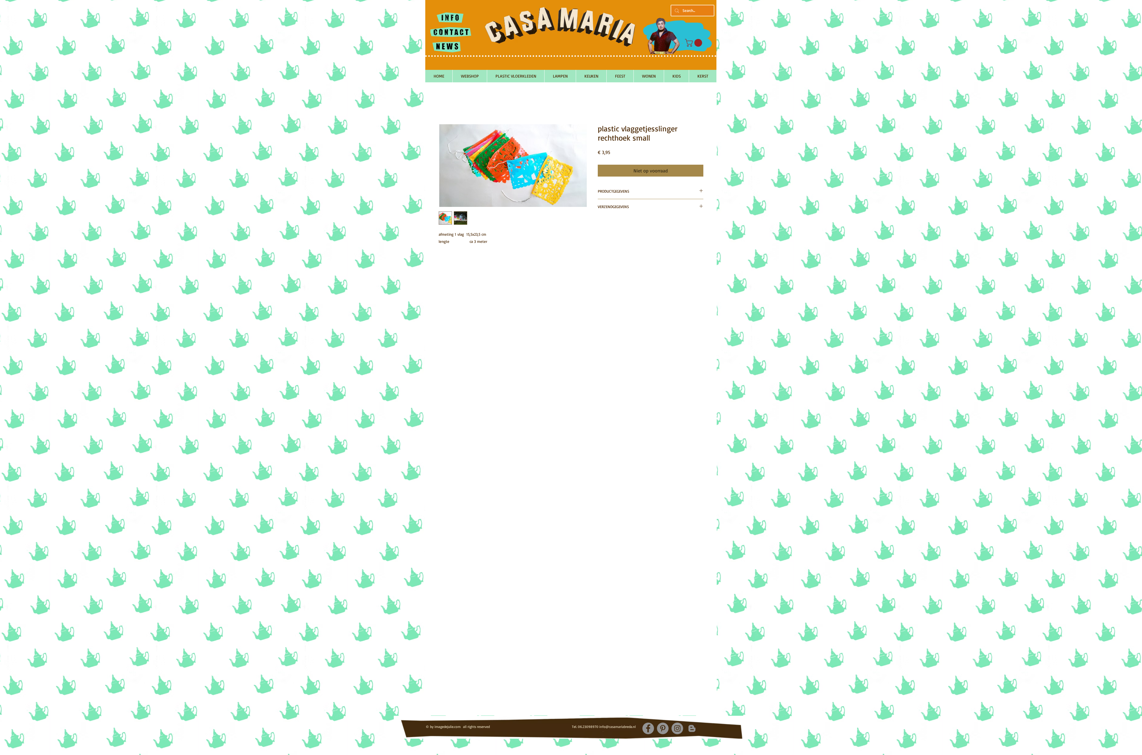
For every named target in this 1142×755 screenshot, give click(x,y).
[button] (694, 43)
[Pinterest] (663, 728)
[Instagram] (677, 728)
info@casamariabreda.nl (617, 726)
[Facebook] (648, 728)
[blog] (692, 728)
